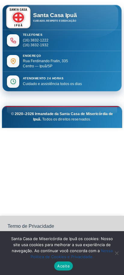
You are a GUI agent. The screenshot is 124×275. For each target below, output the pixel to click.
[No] (116, 253)
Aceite (63, 266)
